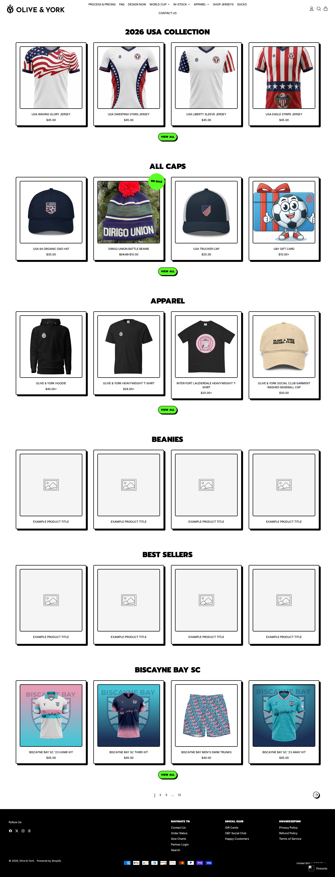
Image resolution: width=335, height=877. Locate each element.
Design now (137, 4)
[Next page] (316, 795)
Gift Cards (231, 827)
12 (179, 795)
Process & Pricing (102, 4)
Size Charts (178, 838)
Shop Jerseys (223, 4)
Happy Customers (237, 838)
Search (175, 850)
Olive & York (26, 860)
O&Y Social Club (235, 833)
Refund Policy (288, 833)
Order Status (179, 833)
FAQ (121, 4)
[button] (318, 8)
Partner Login (180, 844)
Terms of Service (290, 838)
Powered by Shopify (49, 860)
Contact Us (168, 13)
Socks (242, 4)
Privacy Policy (288, 827)
